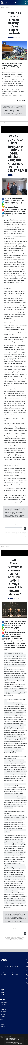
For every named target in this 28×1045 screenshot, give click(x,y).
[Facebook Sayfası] (1, 966)
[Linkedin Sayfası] (11, 966)
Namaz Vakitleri (4, 1006)
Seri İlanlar (3, 1014)
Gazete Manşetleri (4, 1018)
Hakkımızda (3, 971)
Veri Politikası (3, 974)
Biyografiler (3, 1026)
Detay (15, 1043)
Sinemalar (3, 1013)
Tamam (20, 1043)
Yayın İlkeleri (3, 972)
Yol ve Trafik (3, 1004)
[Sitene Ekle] (18, 966)
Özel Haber (16, 3)
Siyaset (2, 994)
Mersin (10, 3)
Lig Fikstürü (3, 1009)
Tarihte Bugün (4, 1011)
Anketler (2, 1024)
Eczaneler (3, 1007)
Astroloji (2, 1029)
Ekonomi (2, 992)
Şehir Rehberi (3, 1016)
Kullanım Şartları (15, 971)
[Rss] (13, 966)
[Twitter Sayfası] (4, 966)
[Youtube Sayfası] (8, 966)
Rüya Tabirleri (3, 1028)
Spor (2, 997)
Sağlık (2, 996)
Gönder (25, 528)
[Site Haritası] (16, 966)
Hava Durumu (4, 1002)
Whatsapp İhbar (15, 972)
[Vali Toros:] (14, 610)
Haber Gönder (15, 974)
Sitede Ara (3, 1023)
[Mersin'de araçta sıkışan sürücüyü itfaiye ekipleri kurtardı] (14, 50)
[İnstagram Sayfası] (6, 966)
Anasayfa (3, 7)
